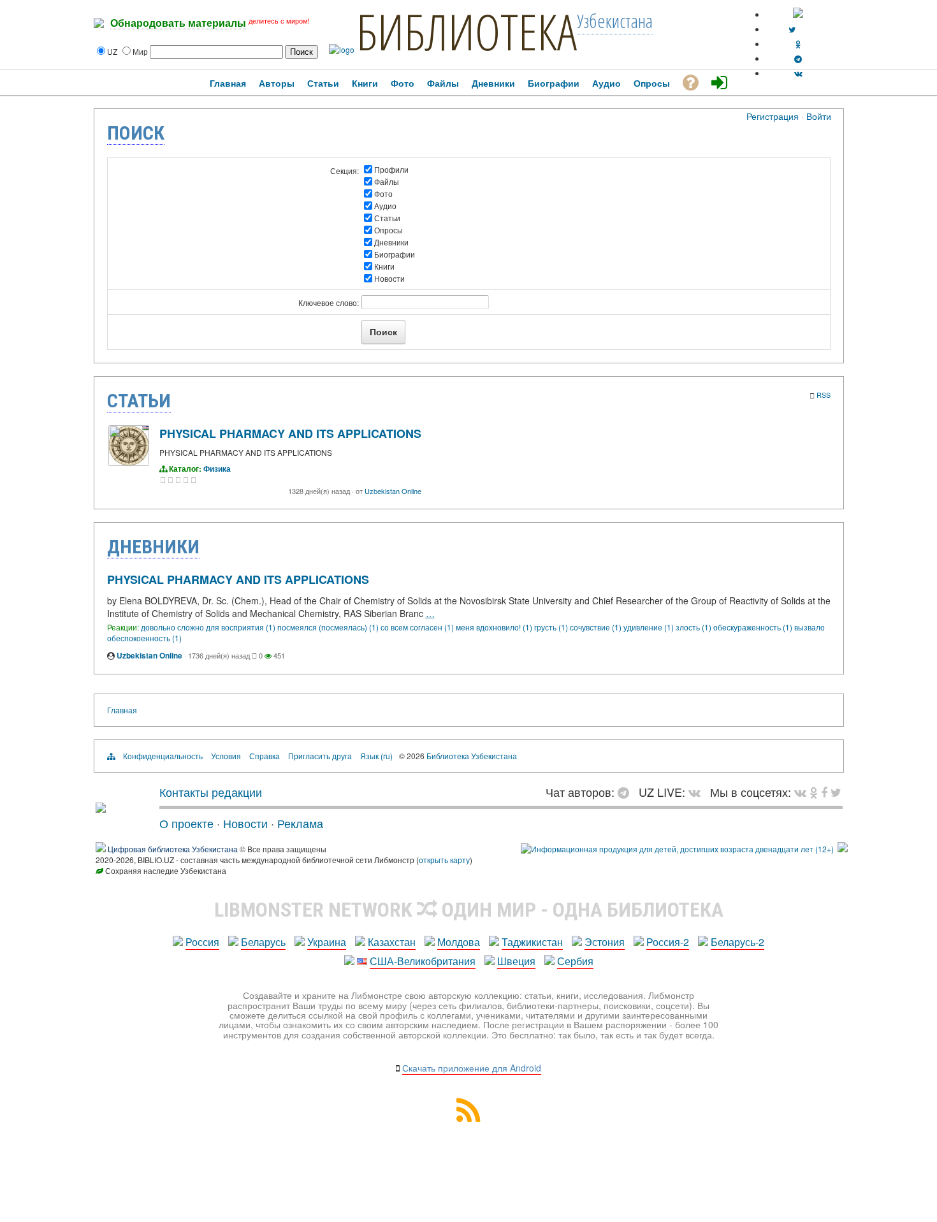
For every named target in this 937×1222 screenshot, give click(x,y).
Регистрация (772, 116)
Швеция (516, 961)
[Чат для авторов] (627, 791)
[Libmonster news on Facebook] (824, 791)
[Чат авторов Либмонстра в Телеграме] (798, 58)
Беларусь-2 (737, 942)
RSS (824, 394)
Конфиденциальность (163, 755)
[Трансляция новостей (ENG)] (791, 29)
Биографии (394, 254)
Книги (384, 266)
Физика (217, 468)
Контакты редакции (210, 791)
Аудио (385, 205)
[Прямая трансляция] (697, 791)
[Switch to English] (798, 14)
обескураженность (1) (753, 627)
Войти (818, 116)
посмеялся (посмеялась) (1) (329, 627)
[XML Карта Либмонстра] (468, 1117)
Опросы (388, 229)
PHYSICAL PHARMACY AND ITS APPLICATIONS (290, 433)
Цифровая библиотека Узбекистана (173, 848)
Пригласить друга (320, 755)
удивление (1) (649, 627)
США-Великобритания (423, 961)
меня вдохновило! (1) (495, 627)
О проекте (186, 823)
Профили (391, 169)
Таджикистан (532, 942)
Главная (122, 709)
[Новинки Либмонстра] (814, 791)
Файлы (386, 181)
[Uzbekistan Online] (128, 462)
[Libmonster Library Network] (843, 848)
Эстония (605, 942)
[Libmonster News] (836, 791)
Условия (226, 755)
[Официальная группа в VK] (798, 73)
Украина (326, 942)
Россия (202, 942)
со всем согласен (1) (418, 627)
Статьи (387, 217)
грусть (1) (552, 627)
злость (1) (694, 627)
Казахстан (392, 942)
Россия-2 (667, 942)
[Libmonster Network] (677, 848)
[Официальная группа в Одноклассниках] (798, 43)
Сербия (575, 961)
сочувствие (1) (596, 627)
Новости (389, 278)
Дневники (391, 241)
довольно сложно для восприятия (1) (209, 627)
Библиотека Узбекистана (471, 755)
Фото (383, 193)
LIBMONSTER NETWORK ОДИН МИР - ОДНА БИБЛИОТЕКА (468, 910)
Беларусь (263, 942)
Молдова (458, 942)
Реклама (300, 823)
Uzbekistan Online (393, 491)
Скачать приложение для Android (471, 1067)
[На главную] (101, 807)
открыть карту (444, 859)
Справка (264, 755)
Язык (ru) (376, 755)
